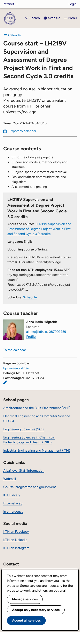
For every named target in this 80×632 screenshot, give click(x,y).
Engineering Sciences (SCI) (23, 429)
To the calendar (14, 350)
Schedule (30, 297)
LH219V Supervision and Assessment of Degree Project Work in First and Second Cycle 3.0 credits (39, 229)
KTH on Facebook (16, 531)
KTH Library (11, 495)
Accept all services (26, 620)
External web (12, 503)
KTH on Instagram (16, 548)
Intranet (8, 4)
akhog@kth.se (36, 332)
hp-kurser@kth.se (16, 368)
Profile (31, 337)
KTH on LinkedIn (15, 540)
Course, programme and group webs (29, 487)
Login (73, 4)
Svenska (54, 18)
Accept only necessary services (35, 610)
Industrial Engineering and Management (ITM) (36, 450)
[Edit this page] (5, 382)
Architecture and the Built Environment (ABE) (36, 408)
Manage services (25, 599)
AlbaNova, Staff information (23, 470)
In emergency (13, 511)
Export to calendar (22, 131)
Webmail (9, 479)
